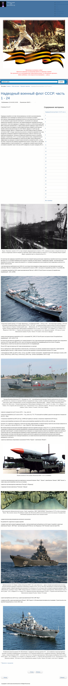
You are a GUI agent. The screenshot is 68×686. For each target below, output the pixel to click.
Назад (31, 672)
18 (45, 167)
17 (45, 164)
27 (45, 197)
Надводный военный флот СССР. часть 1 (55, 112)
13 (45, 151)
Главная (8, 86)
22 (45, 181)
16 (45, 161)
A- (66, 89)
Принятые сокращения (7, 663)
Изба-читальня (15, 86)
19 (45, 171)
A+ (63, 89)
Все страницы (48, 200)
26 (45, 194)
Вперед (38, 672)
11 (45, 144)
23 (45, 184)
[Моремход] (7, 3)
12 (45, 148)
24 (45, 187)
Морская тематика (25, 86)
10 (45, 141)
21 (45, 177)
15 (45, 158)
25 (45, 190)
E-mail (37, 102)
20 (45, 174)
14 (45, 154)
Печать (33, 102)
